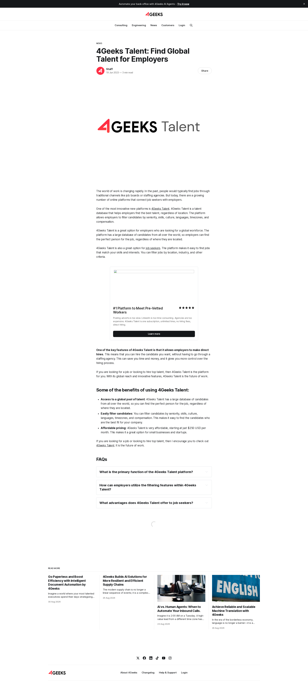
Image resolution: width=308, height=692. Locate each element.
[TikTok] (157, 658)
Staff (109, 69)
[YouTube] (163, 658)
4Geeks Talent (160, 208)
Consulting (121, 25)
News (153, 25)
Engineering (139, 25)
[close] (304, 3)
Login (182, 25)
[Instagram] (170, 658)
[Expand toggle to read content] (207, 472)
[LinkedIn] (150, 658)
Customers (167, 25)
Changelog (148, 672)
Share (204, 70)
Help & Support (168, 672)
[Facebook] (144, 658)
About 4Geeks (128, 672)
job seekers (153, 248)
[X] (138, 658)
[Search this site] (191, 25)
